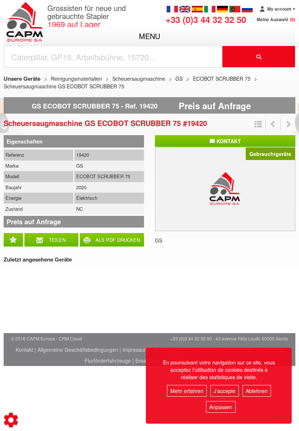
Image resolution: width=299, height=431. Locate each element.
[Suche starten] (258, 57)
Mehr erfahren (186, 390)
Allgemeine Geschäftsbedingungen (78, 349)
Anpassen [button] (220, 407)
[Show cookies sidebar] (11, 420)
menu (149, 36)
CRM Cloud (70, 338)
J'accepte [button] (225, 390)
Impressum (135, 349)
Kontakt (24, 349)
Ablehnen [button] (257, 390)
